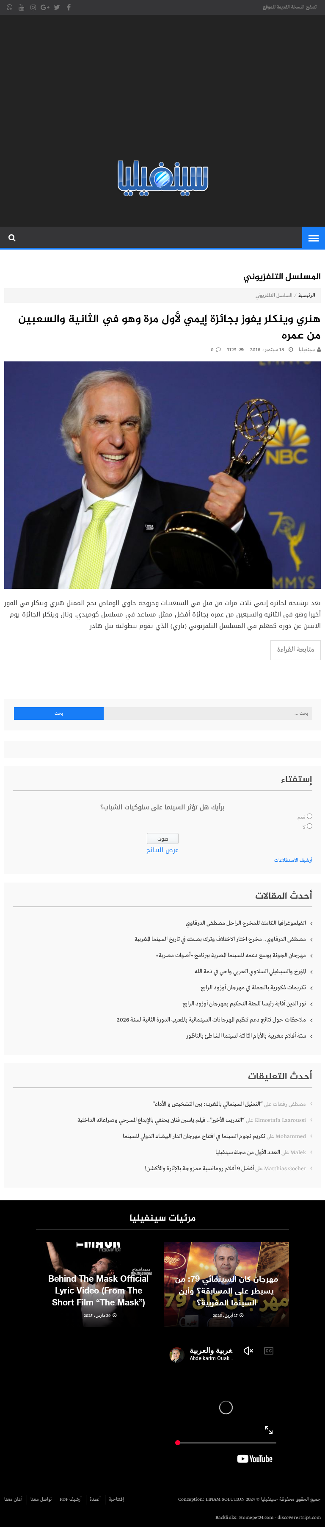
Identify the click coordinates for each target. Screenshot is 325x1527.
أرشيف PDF (71, 1499)
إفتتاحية (116, 1499)
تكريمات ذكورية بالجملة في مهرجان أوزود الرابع (253, 987)
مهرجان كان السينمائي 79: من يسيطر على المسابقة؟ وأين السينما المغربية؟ (226, 1291)
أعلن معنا (13, 1499)
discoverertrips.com (299, 1518)
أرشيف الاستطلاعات (293, 860)
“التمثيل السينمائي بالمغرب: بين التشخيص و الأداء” (207, 1104)
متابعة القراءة (295, 649)
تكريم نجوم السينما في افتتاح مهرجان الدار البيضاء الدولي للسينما (194, 1136)
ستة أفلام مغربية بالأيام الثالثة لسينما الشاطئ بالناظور (246, 1036)
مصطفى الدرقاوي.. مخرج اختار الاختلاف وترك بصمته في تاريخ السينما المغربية (220, 939)
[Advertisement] (162, 89)
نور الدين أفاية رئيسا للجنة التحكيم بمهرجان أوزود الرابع (244, 1004)
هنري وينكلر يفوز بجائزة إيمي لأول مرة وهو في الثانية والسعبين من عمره (169, 327)
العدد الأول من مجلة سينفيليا (247, 1152)
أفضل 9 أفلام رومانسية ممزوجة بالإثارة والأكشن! (199, 1168)
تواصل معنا (41, 1499)
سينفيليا (307, 350)
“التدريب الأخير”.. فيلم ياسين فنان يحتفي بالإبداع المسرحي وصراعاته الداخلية (161, 1120)
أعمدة (95, 1499)
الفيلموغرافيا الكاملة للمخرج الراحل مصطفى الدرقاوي (246, 923)
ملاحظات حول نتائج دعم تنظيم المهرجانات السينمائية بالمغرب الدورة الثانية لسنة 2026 (211, 1020)
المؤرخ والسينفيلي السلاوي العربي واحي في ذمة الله (250, 971)
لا (304, 827)
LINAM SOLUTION (225, 1499)
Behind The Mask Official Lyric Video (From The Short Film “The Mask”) (98, 1291)
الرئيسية (306, 295)
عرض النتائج (162, 850)
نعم (301, 817)
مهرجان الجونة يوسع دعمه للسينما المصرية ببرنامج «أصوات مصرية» (231, 955)
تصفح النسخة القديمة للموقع (290, 7)
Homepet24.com (256, 1518)
